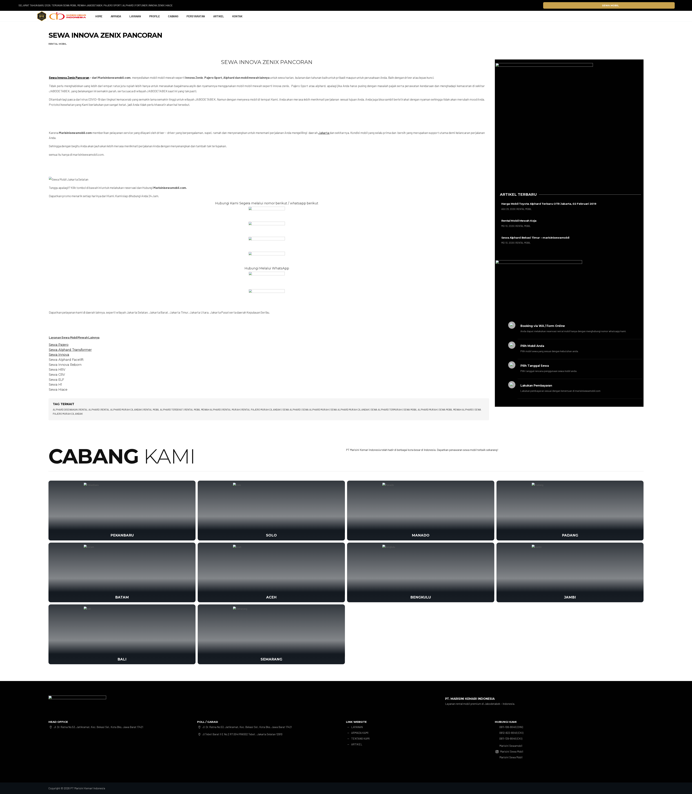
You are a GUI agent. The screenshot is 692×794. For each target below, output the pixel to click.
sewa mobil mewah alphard (456, 409)
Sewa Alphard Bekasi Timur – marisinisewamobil (535, 237)
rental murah (231, 409)
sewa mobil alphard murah (420, 409)
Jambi (570, 597)
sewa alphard (291, 409)
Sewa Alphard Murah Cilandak (349, 409)
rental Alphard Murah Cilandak (121, 409)
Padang (570, 535)
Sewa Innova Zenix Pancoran (69, 77)
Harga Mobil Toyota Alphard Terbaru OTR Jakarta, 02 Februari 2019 (548, 203)
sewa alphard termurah (386, 409)
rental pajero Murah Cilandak (261, 409)
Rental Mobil (57, 43)
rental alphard (89, 409)
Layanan (135, 16)
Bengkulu (420, 597)
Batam (122, 597)
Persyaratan (196, 16)
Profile (154, 16)
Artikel (218, 16)
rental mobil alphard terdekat (163, 409)
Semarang (271, 659)
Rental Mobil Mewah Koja (518, 220)
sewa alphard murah (315, 409)
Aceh (271, 597)
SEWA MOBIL (610, 5)
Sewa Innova (59, 354)
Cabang (173, 16)
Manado (420, 535)
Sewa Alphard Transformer (70, 350)
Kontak (237, 16)
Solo (271, 535)
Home (98, 16)
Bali (122, 659)
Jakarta (324, 132)
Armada (116, 16)
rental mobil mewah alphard (203, 409)
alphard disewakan (65, 409)
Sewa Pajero (58, 345)
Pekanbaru (122, 535)
